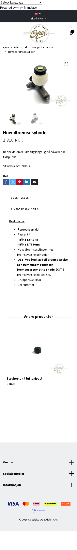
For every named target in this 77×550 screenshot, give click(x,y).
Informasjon (12, 485)
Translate (30, 7)
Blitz (16, 47)
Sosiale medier (13, 474)
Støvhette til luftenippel (24, 378)
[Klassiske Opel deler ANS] (39, 34)
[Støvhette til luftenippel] (38, 353)
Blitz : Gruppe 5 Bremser (39, 47)
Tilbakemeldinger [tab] (24, 208)
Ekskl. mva (37, 18)
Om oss (8, 462)
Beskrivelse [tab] (20, 197)
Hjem (6, 47)
